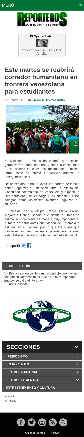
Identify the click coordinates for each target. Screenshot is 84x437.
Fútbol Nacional (23, 372)
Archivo (54, 432)
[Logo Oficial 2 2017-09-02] (42, 316)
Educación (38, 100)
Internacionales (55, 100)
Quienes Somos (35, 432)
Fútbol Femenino (23, 380)
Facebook (21, 422)
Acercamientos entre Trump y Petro (42, 50)
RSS (53, 422)
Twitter (32, 422)
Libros (9, 395)
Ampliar (42, 53)
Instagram (42, 422)
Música (10, 401)
